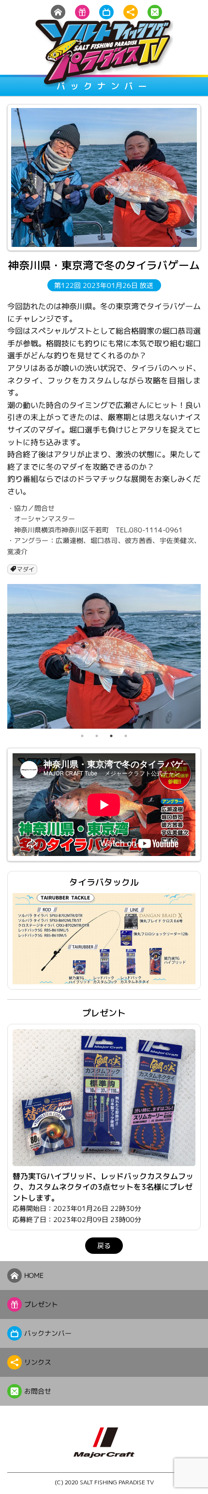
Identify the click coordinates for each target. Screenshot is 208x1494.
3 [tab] (111, 736)
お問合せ (37, 1391)
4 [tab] (126, 736)
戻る (104, 1245)
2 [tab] (97, 736)
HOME (34, 1275)
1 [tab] (82, 736)
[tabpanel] (104, 656)
